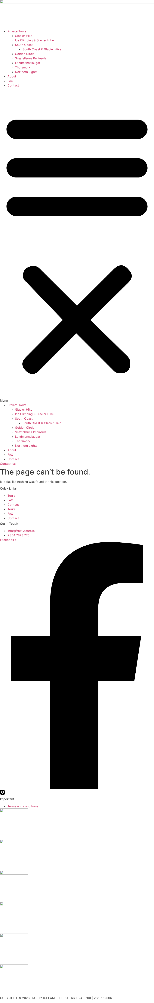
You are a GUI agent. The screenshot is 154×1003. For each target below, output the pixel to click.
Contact (13, 85)
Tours (11, 495)
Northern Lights (26, 72)
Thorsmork (22, 67)
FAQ (10, 81)
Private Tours (17, 31)
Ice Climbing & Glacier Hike (34, 40)
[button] (77, 245)
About (12, 76)
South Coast (24, 45)
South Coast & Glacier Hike (42, 49)
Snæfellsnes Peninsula (30, 58)
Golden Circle (24, 54)
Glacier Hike (23, 36)
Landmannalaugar (27, 63)
